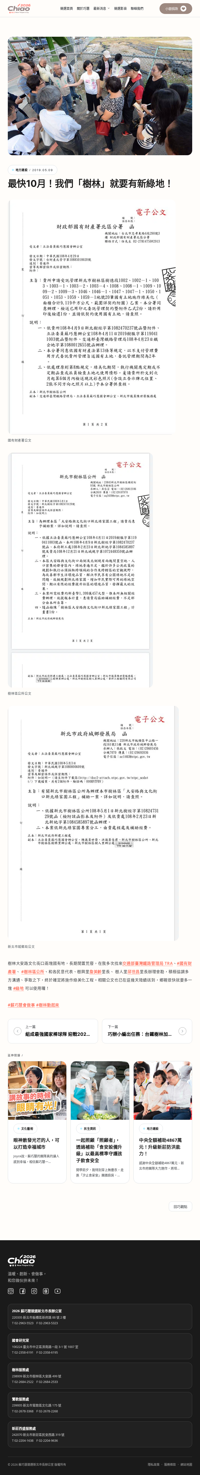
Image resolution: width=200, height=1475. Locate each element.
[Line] (11, 1291)
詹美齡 (96, 971)
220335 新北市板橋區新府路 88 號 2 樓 (39, 1317)
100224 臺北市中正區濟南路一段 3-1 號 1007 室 (45, 1347)
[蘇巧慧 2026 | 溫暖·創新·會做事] (26, 8)
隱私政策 (154, 1465)
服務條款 (170, 1465)
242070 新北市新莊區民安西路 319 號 (38, 1434)
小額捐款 (171, 8)
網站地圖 (186, 1465)
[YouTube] (57, 1291)
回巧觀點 (180, 1206)
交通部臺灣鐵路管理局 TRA (147, 963)
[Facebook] (22, 1291)
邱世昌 (134, 971)
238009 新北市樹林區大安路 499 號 (36, 1376)
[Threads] (46, 1291)
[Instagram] (34, 1291)
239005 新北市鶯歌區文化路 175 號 (36, 1405)
